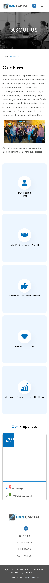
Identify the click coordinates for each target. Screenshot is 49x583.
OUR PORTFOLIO (24, 543)
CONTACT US (24, 556)
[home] (16, 6)
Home (5, 56)
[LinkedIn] (34, 6)
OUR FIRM (24, 536)
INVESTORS (24, 549)
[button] (42, 6)
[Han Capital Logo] (24, 517)
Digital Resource (31, 576)
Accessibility (17, 572)
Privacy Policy (31, 572)
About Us (15, 56)
